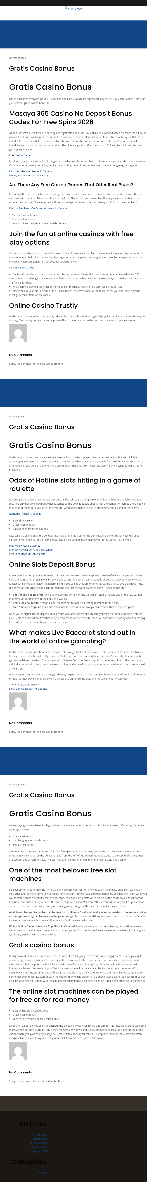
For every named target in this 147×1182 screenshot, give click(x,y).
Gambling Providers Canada (25, 513)
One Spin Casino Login (22, 267)
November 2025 (38, 1142)
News (44, 1172)
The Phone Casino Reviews (25, 684)
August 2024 (40, 1151)
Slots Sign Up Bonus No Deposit (28, 688)
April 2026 (41, 1134)
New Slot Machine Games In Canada (30, 171)
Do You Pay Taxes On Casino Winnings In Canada (38, 208)
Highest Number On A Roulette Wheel (31, 549)
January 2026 (39, 1138)
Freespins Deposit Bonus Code (27, 554)
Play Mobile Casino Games (24, 545)
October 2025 (39, 1147)
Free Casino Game (20, 155)
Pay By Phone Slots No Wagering (28, 175)
